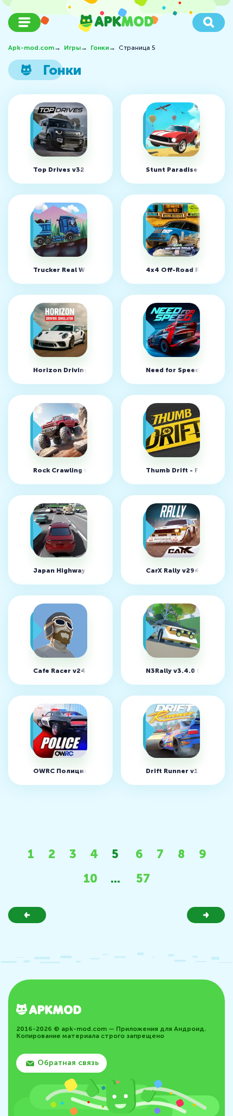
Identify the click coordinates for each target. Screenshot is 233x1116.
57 (143, 878)
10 (90, 878)
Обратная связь (68, 1062)
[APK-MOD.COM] (48, 1010)
